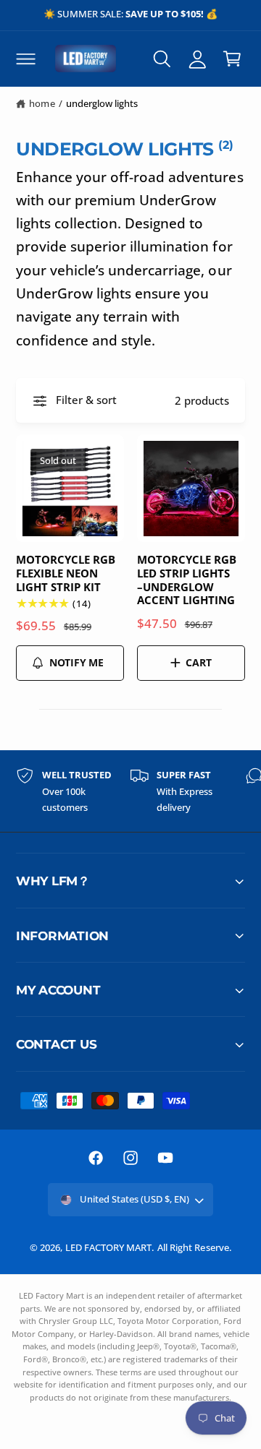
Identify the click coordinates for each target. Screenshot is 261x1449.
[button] (25, 58)
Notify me (76, 662)
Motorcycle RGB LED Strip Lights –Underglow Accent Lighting (186, 580)
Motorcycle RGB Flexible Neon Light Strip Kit (65, 573)
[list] (130, 791)
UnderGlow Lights (102, 103)
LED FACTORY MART (108, 1247)
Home (41, 103)
